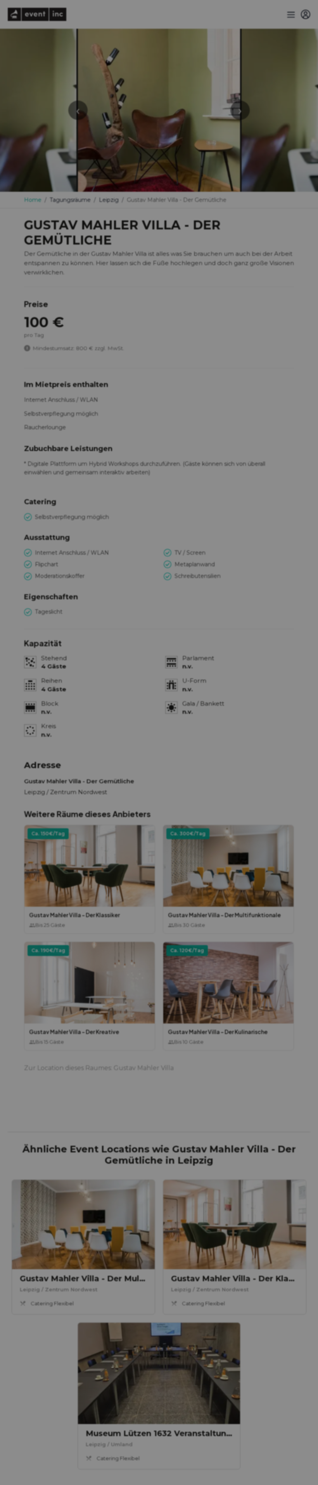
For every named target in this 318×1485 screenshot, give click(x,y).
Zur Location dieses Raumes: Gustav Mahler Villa (99, 1068)
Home (32, 199)
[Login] (305, 14)
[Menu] (290, 14)
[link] (83, 1247)
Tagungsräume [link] (70, 199)
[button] (89, 879)
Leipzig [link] (109, 199)
